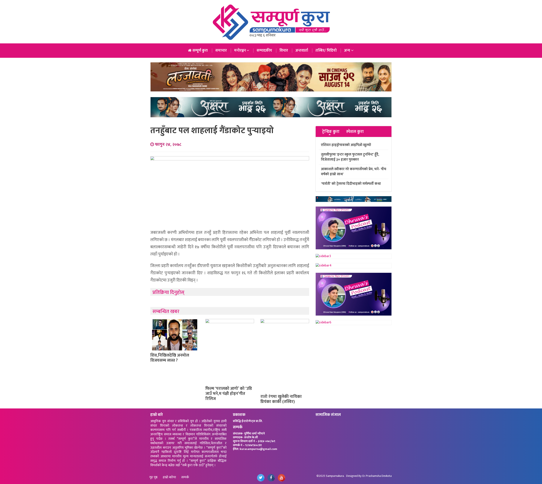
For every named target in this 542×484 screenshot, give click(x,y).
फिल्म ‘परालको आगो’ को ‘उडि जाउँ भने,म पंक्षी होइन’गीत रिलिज (228, 393)
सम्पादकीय (264, 50)
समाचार (221, 50)
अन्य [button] (347, 50)
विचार (283, 50)
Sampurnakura (335, 475)
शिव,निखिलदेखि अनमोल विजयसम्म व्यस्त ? (169, 358)
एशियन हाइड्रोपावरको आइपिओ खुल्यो (346, 145)
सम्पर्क (185, 477)
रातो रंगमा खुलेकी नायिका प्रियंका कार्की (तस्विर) (281, 399)
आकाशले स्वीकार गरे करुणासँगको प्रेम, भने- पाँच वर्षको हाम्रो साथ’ (353, 171)
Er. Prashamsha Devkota (377, 475)
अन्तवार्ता (301, 50)
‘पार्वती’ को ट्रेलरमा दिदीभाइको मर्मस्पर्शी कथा (351, 184)
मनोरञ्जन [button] (240, 50)
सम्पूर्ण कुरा (200, 50)
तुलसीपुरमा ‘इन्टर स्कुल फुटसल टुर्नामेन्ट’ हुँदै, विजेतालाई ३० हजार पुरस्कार (350, 157)
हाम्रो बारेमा (169, 477)
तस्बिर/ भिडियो (326, 50)
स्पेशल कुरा (355, 131)
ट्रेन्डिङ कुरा (330, 131)
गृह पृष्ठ (153, 477)
